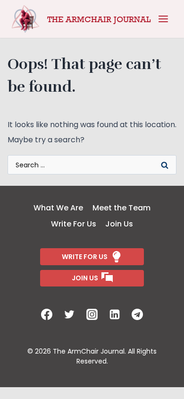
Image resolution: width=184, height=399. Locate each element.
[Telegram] (137, 314)
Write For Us (73, 223)
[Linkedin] (114, 314)
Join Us (119, 223)
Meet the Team (121, 207)
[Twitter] (69, 314)
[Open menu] (163, 18)
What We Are (58, 207)
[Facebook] (46, 314)
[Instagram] (92, 314)
